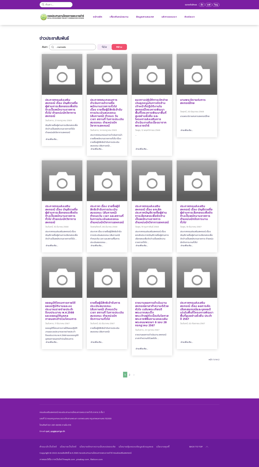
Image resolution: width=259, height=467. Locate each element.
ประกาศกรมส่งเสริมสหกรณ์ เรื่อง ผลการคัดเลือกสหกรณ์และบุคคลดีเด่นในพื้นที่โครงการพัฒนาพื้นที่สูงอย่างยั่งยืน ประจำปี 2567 (197, 311)
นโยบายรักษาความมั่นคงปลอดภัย (98, 446)
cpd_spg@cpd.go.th (55, 431)
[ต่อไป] (134, 374)
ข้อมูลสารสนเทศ (145, 16)
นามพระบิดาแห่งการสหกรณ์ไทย (193, 101)
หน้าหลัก (97, 16)
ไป (105, 47)
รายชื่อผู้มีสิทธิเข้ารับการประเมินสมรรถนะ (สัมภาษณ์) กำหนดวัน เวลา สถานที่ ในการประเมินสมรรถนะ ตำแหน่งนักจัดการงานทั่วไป (107, 311)
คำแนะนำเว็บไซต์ (48, 446)
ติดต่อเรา (190, 16)
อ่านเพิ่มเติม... (51, 139)
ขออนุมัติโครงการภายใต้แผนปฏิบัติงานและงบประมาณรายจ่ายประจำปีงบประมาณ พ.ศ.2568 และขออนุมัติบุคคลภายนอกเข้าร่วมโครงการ (61, 311)
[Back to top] (207, 446)
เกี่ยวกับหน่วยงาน (119, 16)
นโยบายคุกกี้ (163, 446)
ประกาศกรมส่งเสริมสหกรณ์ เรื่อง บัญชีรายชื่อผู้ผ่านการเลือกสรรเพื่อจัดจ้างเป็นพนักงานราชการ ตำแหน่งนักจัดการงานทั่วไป (196, 214)
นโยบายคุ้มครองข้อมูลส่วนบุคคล (136, 446)
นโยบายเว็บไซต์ (68, 446)
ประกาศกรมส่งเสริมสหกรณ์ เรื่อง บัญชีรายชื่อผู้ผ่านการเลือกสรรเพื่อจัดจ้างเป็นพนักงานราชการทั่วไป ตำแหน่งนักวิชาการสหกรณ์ (61, 108)
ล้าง (120, 47)
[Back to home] (63, 16)
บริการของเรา (169, 16)
